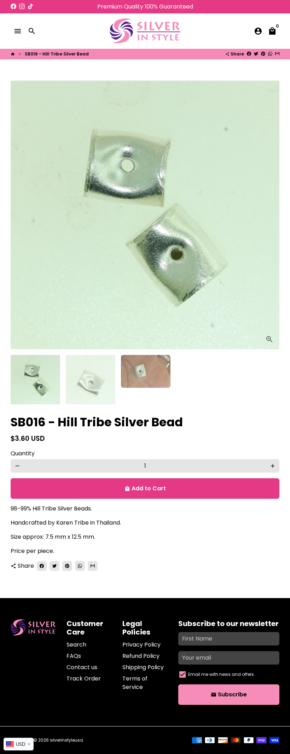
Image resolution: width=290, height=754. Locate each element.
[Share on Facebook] (249, 54)
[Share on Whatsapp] (270, 54)
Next (270, 215)
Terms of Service (134, 682)
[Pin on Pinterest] (263, 54)
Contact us (81, 667)
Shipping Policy (143, 667)
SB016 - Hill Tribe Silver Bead (57, 54)
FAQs (73, 656)
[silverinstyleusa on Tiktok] (30, 6)
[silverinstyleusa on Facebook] (13, 6)
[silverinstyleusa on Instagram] (22, 6)
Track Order (83, 678)
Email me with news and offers (221, 674)
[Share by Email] (277, 54)
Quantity (23, 453)
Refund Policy (141, 656)
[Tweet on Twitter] (256, 54)
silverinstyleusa (66, 740)
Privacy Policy (141, 645)
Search (76, 645)
